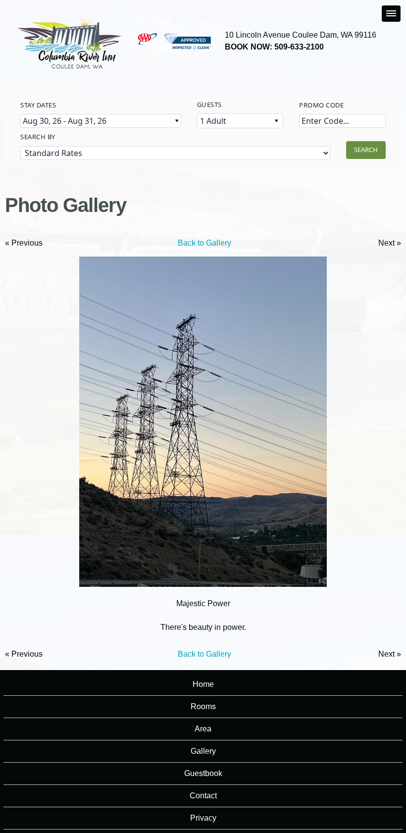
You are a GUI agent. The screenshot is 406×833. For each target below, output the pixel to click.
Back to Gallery (204, 243)
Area (203, 729)
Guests (209, 104)
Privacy (203, 818)
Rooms (203, 706)
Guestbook (203, 773)
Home (203, 684)
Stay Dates (38, 105)
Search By (37, 136)
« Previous (24, 243)
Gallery (203, 751)
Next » (389, 243)
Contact (203, 795)
